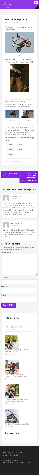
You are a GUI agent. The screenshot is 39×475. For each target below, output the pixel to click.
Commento (7, 253)
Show (11, 161)
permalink (18, 161)
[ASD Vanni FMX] (7, 4)
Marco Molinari (13, 460)
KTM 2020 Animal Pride (14, 327)
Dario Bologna (13, 462)
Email (5, 286)
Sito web (6, 295)
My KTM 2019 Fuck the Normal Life (17, 424)
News (7, 161)
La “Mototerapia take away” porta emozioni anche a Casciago (16, 400)
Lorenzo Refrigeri (24, 462)
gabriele (14, 223)
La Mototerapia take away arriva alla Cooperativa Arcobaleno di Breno (17, 375)
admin (19, 22)
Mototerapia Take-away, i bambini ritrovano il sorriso (16, 351)
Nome (5, 278)
